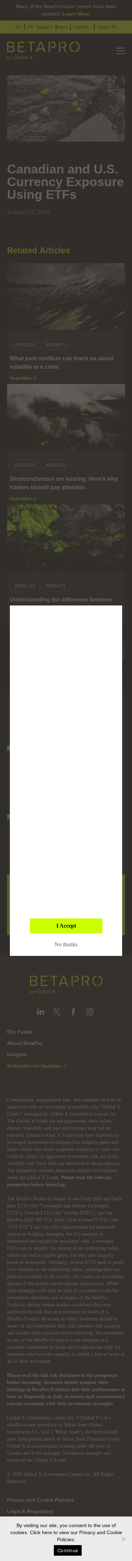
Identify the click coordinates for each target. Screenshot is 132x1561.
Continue (67, 1550)
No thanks (66, 944)
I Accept (66, 926)
